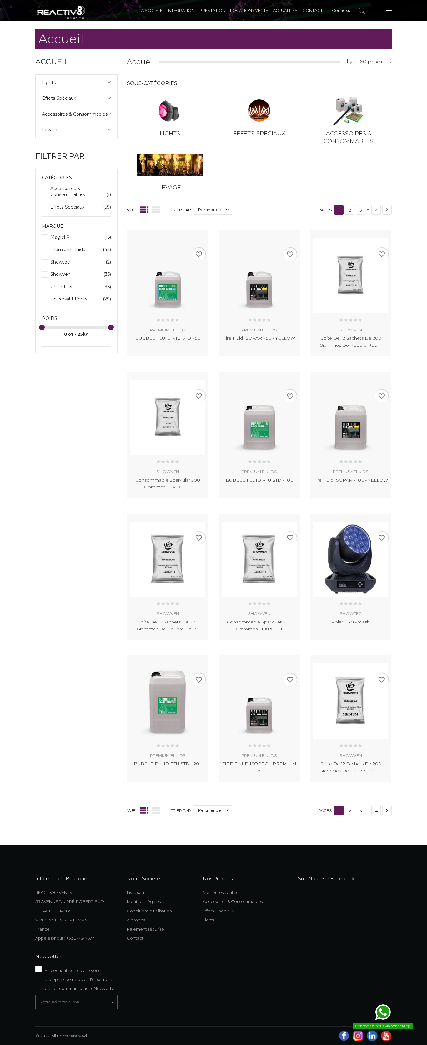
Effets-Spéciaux (59, 98)
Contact (135, 938)
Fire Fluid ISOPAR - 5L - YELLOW (259, 338)
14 (376, 210)
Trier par (181, 209)
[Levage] (170, 164)
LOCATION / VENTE (249, 10)
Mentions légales (144, 901)
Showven (80, 274)
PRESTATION (212, 10)
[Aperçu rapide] (196, 233)
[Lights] (170, 110)
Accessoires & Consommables (75, 114)
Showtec (80, 262)
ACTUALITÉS (285, 10)
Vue (131, 209)
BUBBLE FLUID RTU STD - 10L (259, 480)
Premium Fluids (80, 249)
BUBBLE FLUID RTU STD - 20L (168, 763)
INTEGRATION (181, 10)
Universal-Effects (80, 299)
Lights (49, 82)
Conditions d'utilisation (149, 910)
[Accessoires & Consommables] (348, 110)
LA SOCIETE (151, 10)
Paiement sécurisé (145, 928)
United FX (80, 287)
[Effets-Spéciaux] (259, 110)
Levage (50, 130)
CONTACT (312, 10)
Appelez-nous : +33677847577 (64, 938)
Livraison (135, 892)
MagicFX (80, 237)
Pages (325, 209)
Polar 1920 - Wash (350, 622)
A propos (136, 919)
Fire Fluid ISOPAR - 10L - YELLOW (351, 480)
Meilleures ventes (220, 892)
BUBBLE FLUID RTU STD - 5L (167, 338)
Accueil (52, 61)
